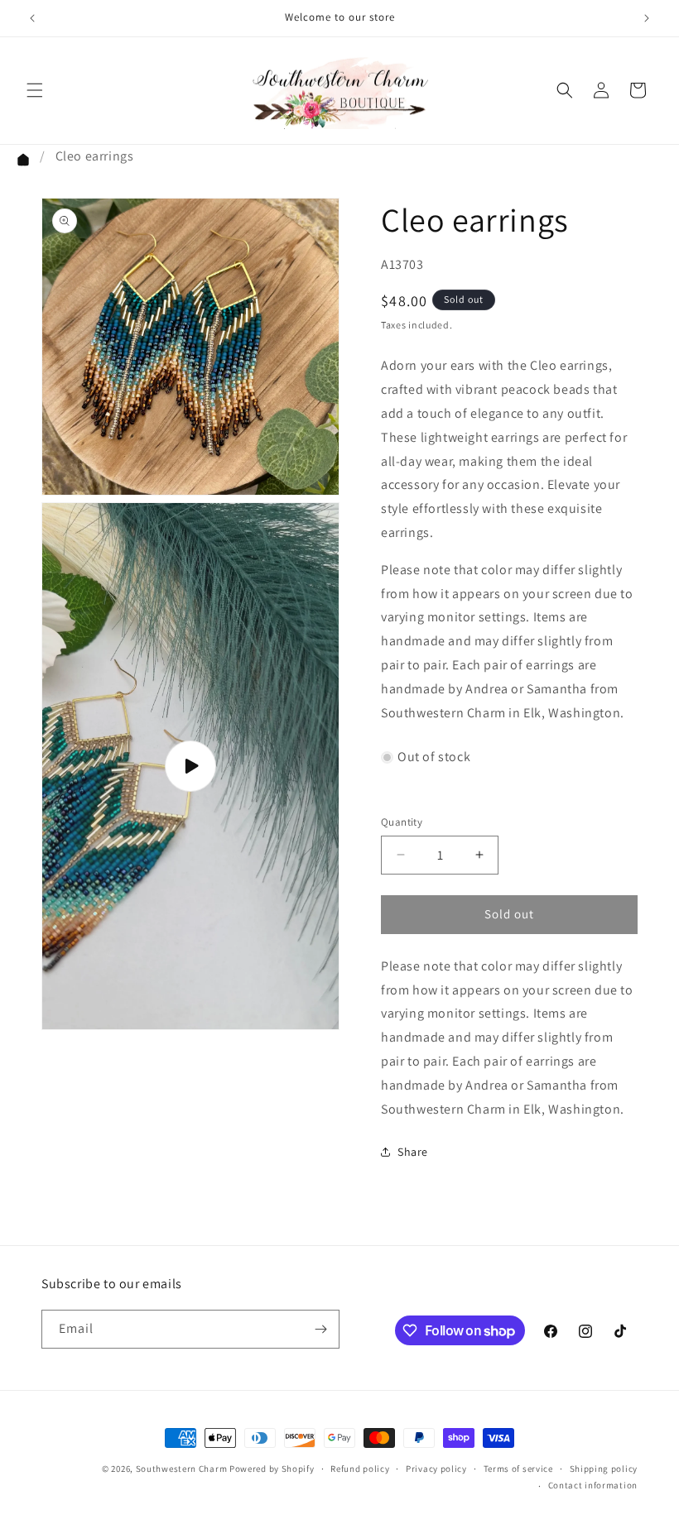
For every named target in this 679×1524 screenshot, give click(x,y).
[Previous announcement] (32, 18)
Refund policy (359, 1468)
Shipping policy (604, 1468)
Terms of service (518, 1468)
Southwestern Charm (182, 1468)
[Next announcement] (646, 18)
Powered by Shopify (272, 1468)
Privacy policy (436, 1468)
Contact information (593, 1485)
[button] (35, 90)
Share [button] (412, 1151)
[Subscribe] (320, 1329)
